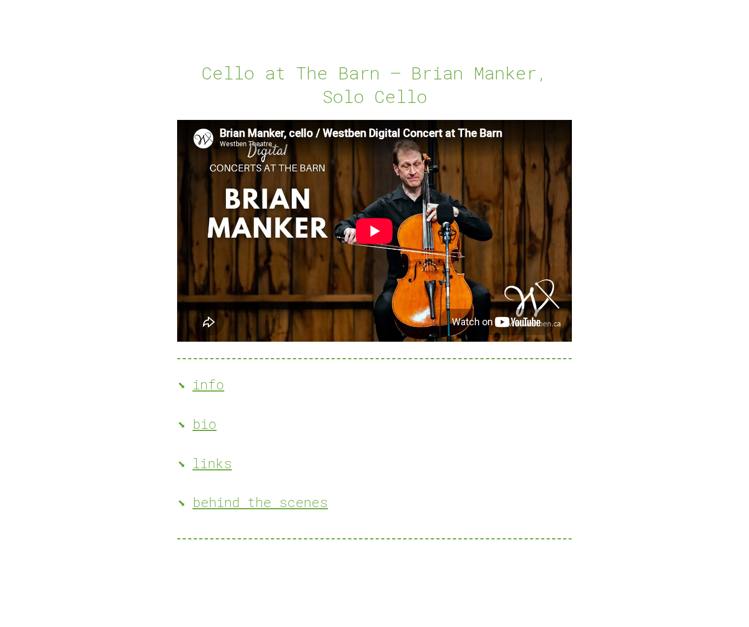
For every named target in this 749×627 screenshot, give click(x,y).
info (208, 384)
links (212, 463)
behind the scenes (260, 502)
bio (204, 424)
